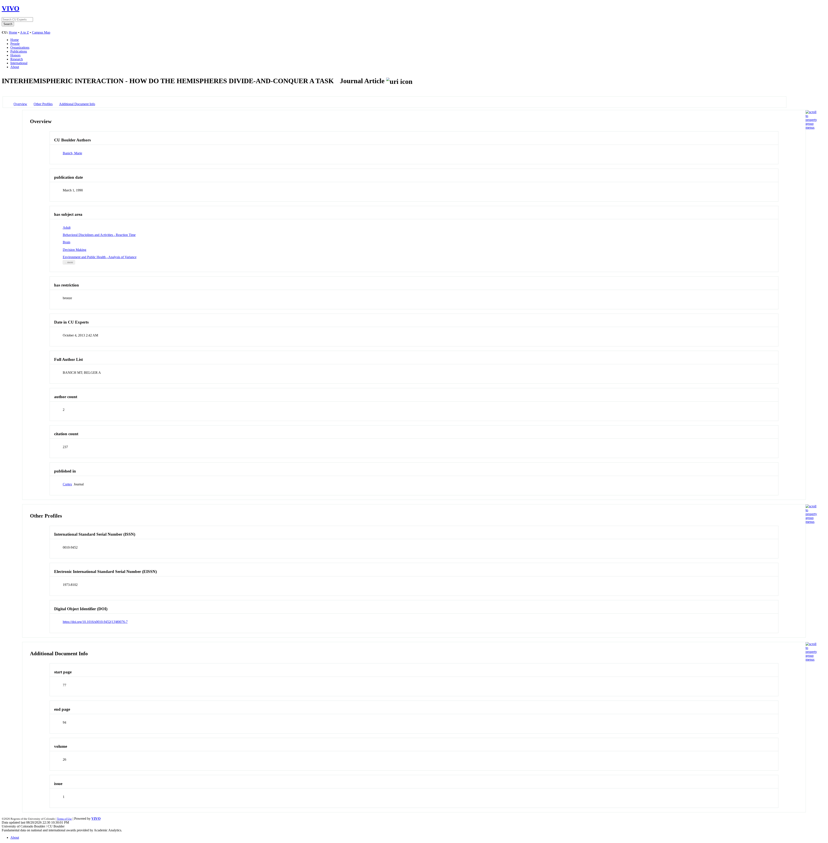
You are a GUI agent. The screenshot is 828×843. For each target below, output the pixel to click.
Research (16, 59)
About (14, 67)
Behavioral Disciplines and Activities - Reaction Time (99, 235)
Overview (20, 104)
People (15, 43)
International (18, 63)
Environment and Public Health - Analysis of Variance (99, 257)
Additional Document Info (77, 104)
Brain (66, 242)
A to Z (24, 32)
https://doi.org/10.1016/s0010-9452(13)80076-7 (95, 622)
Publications (18, 51)
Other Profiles (43, 104)
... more (69, 262)
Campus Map (41, 32)
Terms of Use (64, 818)
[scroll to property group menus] (811, 127)
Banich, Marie (72, 153)
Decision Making (74, 250)
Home (13, 32)
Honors (15, 55)
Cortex (67, 484)
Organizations (19, 47)
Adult (67, 227)
